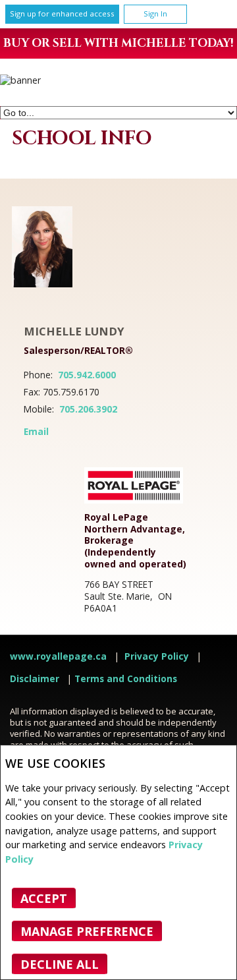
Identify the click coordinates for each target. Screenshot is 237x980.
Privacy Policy (156, 656)
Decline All (59, 964)
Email (36, 432)
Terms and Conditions (125, 679)
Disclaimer (34, 679)
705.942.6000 (87, 375)
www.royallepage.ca (58, 656)
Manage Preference (86, 931)
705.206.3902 (88, 409)
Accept (43, 898)
